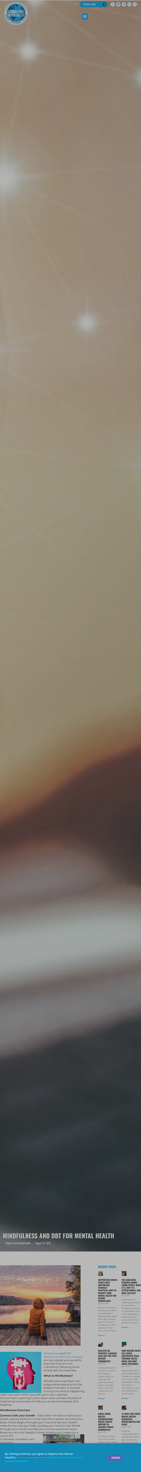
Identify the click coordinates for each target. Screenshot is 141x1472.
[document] (70, 736)
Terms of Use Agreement (31, 1457)
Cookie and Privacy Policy (65, 1457)
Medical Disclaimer (17, 1461)
